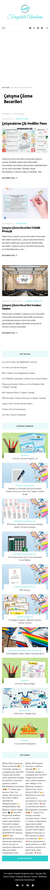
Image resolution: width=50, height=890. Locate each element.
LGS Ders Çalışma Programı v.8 (25, 459)
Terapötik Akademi (25, 17)
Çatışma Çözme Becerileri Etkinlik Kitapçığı (21, 229)
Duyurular (36, 650)
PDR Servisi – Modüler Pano (25, 714)
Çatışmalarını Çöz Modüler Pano (24, 123)
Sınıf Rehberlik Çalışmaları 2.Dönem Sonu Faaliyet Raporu (24, 379)
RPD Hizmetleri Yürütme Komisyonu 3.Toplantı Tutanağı (24, 398)
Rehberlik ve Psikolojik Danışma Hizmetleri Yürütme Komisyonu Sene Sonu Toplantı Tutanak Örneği (25, 491)
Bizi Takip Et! (26, 858)
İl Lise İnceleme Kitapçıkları (25, 744)
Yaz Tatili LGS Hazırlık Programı (14, 368)
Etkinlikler (21, 223)
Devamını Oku (8, 178)
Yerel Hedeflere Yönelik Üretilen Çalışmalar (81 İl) (25, 654)
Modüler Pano (22, 119)
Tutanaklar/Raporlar (24, 485)
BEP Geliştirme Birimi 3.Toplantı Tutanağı (18, 393)
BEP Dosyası (25, 590)
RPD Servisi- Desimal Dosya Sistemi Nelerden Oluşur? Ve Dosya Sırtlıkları (25, 525)
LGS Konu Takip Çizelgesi (25, 684)
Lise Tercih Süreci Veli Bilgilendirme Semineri (19, 362)
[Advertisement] (25, 58)
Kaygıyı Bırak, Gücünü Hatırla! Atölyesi (17, 404)
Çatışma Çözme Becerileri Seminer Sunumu (21, 306)
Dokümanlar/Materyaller (25, 521)
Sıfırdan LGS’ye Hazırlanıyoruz (14, 409)
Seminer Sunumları (33, 301)
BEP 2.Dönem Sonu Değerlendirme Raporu (18, 373)
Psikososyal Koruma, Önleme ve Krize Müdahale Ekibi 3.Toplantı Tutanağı (23, 385)
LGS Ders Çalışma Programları (14, 415)
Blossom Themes (31, 877)
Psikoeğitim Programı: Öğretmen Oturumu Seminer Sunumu (25, 621)
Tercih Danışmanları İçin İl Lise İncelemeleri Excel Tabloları (25, 558)
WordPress (43, 877)
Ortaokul (25, 455)
